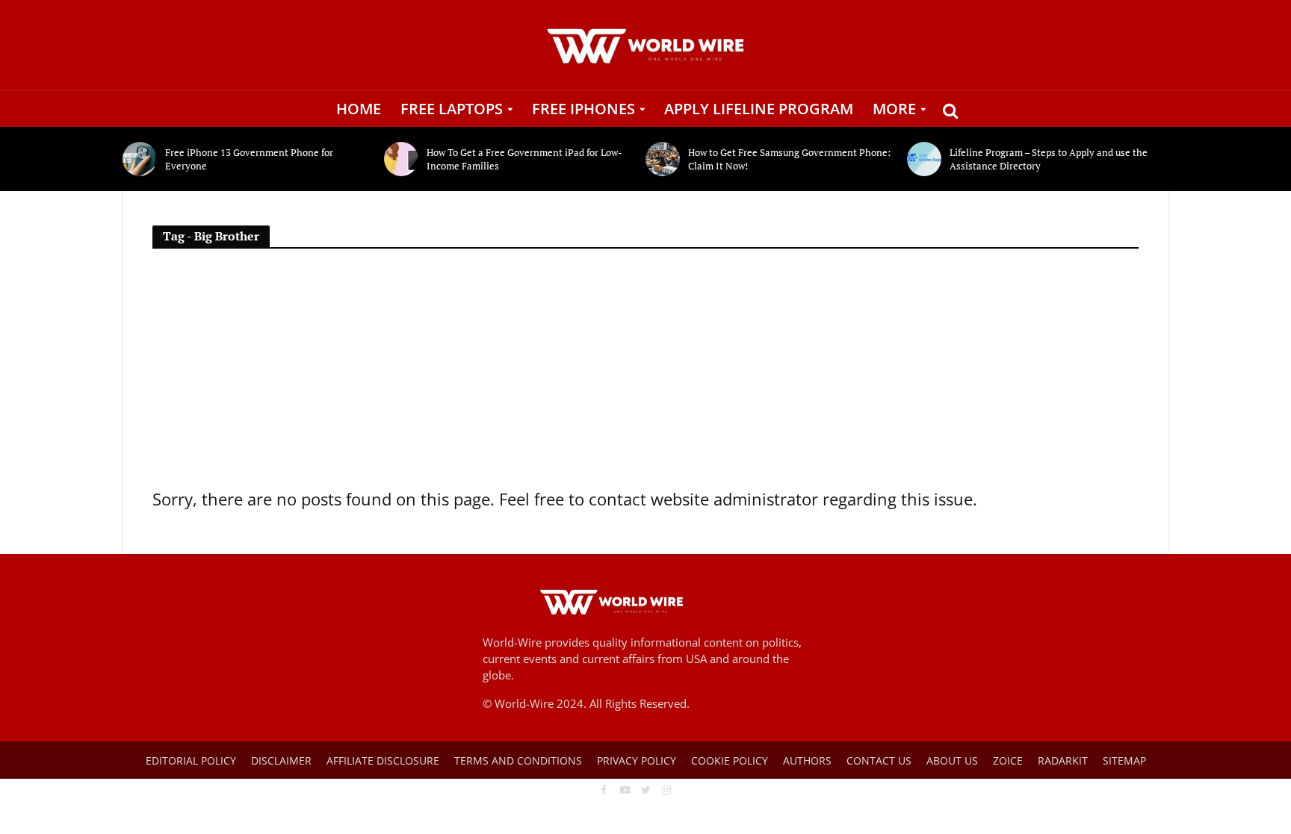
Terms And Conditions (518, 760)
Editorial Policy (191, 760)
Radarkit (1063, 760)
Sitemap (1124, 760)
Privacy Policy (636, 760)
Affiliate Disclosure (382, 760)
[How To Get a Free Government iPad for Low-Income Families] (401, 159)
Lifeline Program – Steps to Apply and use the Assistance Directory (1049, 159)
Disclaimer (281, 760)
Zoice (1008, 760)
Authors (807, 760)
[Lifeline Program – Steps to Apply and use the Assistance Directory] (924, 159)
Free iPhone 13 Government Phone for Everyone (249, 159)
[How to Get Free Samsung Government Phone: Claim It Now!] (663, 159)
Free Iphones (583, 109)
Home (358, 109)
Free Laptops (451, 109)
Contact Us (878, 760)
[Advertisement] (645, 374)
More (894, 109)
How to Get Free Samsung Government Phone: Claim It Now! (789, 159)
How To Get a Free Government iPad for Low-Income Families (524, 159)
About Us (952, 760)
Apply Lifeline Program (758, 109)
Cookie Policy (729, 760)
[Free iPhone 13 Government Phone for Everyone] (140, 159)
